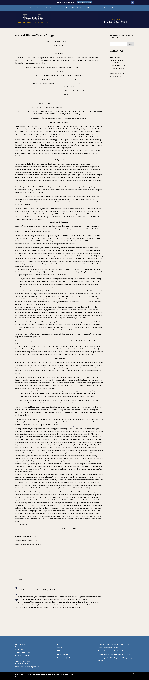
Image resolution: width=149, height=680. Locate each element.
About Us (49, 8)
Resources (115, 8)
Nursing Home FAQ (63, 654)
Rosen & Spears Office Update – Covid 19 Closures (115, 644)
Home (32, 8)
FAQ (94, 8)
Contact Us (40, 8)
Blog (88, 8)
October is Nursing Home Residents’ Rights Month (114, 654)
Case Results (81, 8)
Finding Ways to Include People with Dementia (113, 651)
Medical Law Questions (65, 658)
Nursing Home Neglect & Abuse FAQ (44, 674)
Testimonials (70, 8)
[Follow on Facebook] (132, 2)
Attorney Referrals (104, 8)
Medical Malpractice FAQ (65, 674)
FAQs (59, 651)
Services (59, 8)
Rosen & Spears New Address (108, 648)
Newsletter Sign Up (25, 674)
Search (131, 44)
